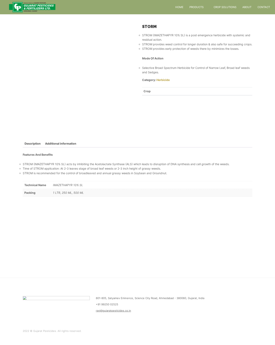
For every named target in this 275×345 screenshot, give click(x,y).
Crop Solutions (225, 7)
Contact (263, 7)
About (246, 7)
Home (179, 7)
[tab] (32, 143)
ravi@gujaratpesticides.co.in (113, 310)
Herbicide (163, 80)
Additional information (60, 143)
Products (196, 7)
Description (33, 143)
